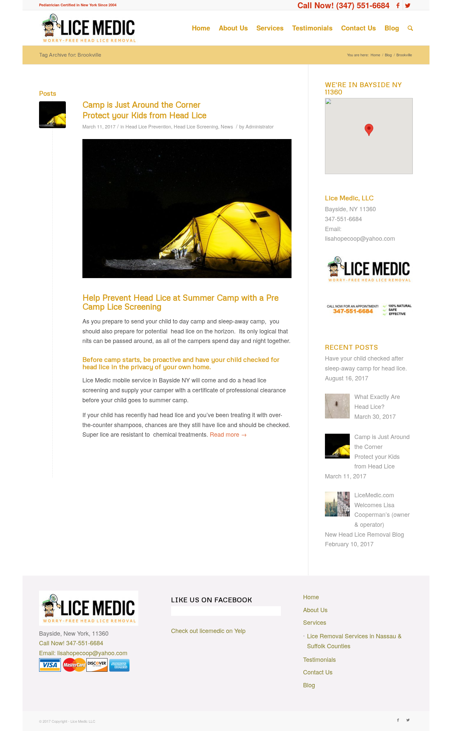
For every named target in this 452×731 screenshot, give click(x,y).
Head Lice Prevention (148, 126)
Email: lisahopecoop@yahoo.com (83, 652)
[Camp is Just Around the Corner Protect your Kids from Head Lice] (52, 114)
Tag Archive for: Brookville (70, 54)
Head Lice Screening (196, 126)
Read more (228, 434)
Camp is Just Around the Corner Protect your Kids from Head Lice (144, 110)
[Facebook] (398, 5)
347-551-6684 (343, 218)
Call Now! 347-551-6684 (71, 642)
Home (375, 54)
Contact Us (318, 671)
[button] (369, 130)
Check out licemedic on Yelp (208, 630)
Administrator (260, 126)
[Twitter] (408, 5)
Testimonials (319, 659)
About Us (315, 609)
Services (314, 622)
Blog (388, 54)
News (227, 126)
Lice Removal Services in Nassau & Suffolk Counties (354, 640)
